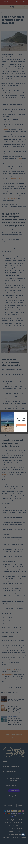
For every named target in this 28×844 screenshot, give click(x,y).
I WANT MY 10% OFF (21, 425)
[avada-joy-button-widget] (23, 835)
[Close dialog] (26, 412)
